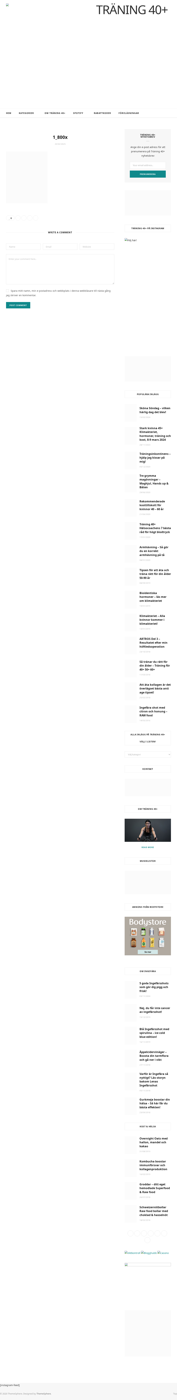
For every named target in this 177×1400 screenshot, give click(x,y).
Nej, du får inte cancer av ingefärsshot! (154, 1010)
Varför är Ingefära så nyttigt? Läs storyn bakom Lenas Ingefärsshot (153, 1079)
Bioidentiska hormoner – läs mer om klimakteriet (152, 597)
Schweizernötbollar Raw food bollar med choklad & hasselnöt (153, 1211)
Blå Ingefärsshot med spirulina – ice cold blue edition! (154, 1033)
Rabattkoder (102, 113)
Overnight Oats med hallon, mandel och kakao (153, 1142)
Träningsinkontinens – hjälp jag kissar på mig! (155, 457)
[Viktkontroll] (132, 1253)
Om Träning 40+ (55, 113)
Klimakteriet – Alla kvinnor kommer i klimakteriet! (152, 620)
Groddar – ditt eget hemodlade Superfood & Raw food (154, 1188)
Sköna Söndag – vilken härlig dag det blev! (154, 410)
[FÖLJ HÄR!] (148, 293)
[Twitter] (23, 218)
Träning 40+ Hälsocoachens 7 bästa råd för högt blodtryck (155, 528)
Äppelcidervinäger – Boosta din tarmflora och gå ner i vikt (154, 1056)
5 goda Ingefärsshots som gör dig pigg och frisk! (154, 987)
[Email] (35, 218)
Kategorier (26, 113)
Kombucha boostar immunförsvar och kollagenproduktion (153, 1165)
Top (175, 1393)
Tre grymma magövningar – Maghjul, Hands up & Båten (154, 481)
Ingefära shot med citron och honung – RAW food (153, 711)
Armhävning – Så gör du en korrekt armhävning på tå (153, 551)
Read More (148, 847)
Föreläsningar (129, 113)
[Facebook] (18, 218)
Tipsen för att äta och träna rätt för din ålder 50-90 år (155, 574)
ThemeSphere (43, 1393)
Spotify (78, 113)
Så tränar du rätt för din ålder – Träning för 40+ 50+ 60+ (154, 665)
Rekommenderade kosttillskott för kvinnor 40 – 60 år (152, 505)
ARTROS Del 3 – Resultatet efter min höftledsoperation (153, 642)
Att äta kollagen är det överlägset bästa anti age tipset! (155, 688)
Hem (8, 113)
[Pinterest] (29, 218)
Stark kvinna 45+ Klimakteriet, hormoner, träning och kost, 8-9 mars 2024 (155, 434)
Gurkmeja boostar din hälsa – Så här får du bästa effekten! (154, 1103)
